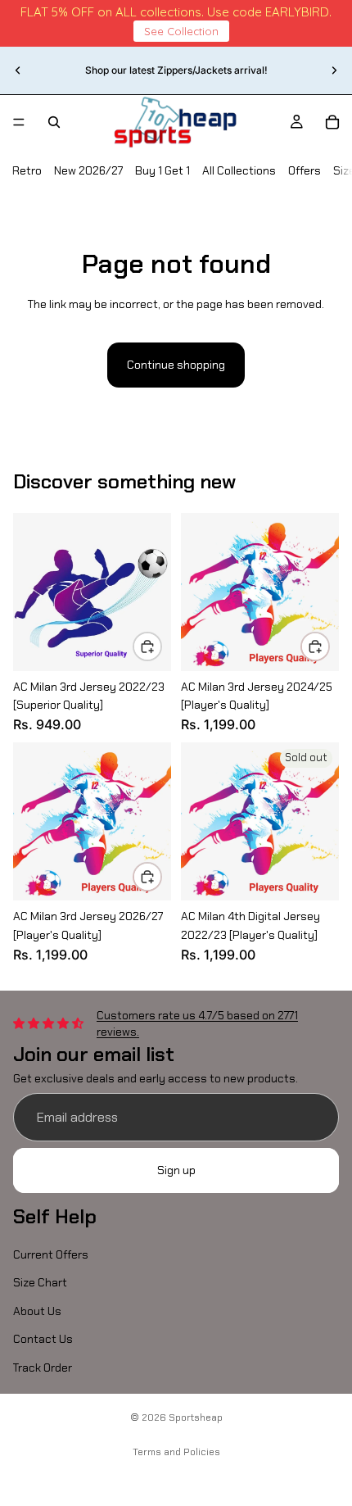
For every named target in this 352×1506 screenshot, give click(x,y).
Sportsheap (196, 1417)
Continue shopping (176, 364)
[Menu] (19, 122)
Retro (27, 170)
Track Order (42, 1367)
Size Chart (40, 1283)
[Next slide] (334, 70)
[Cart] (332, 122)
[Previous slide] (18, 70)
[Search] (54, 122)
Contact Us (43, 1338)
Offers (304, 170)
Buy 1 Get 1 (162, 170)
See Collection (181, 31)
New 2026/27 (88, 170)
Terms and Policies (176, 1451)
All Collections (239, 170)
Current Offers (50, 1254)
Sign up (176, 1171)
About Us (37, 1311)
